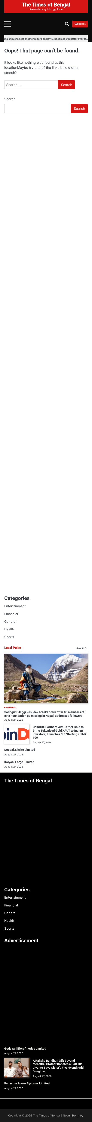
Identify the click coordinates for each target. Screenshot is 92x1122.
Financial (11, 614)
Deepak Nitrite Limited (19, 749)
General (10, 622)
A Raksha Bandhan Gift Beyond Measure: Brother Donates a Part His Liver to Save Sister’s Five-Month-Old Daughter (58, 1066)
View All (80, 648)
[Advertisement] (46, 164)
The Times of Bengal (46, 1115)
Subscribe (80, 24)
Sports (9, 637)
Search (9, 99)
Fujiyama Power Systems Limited (27, 1083)
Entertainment (15, 606)
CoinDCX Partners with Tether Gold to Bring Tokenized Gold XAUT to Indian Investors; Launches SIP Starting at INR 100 (59, 732)
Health (9, 629)
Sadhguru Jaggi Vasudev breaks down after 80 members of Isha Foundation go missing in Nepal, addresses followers (44, 713)
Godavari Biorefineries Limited (25, 1048)
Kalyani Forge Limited (19, 762)
